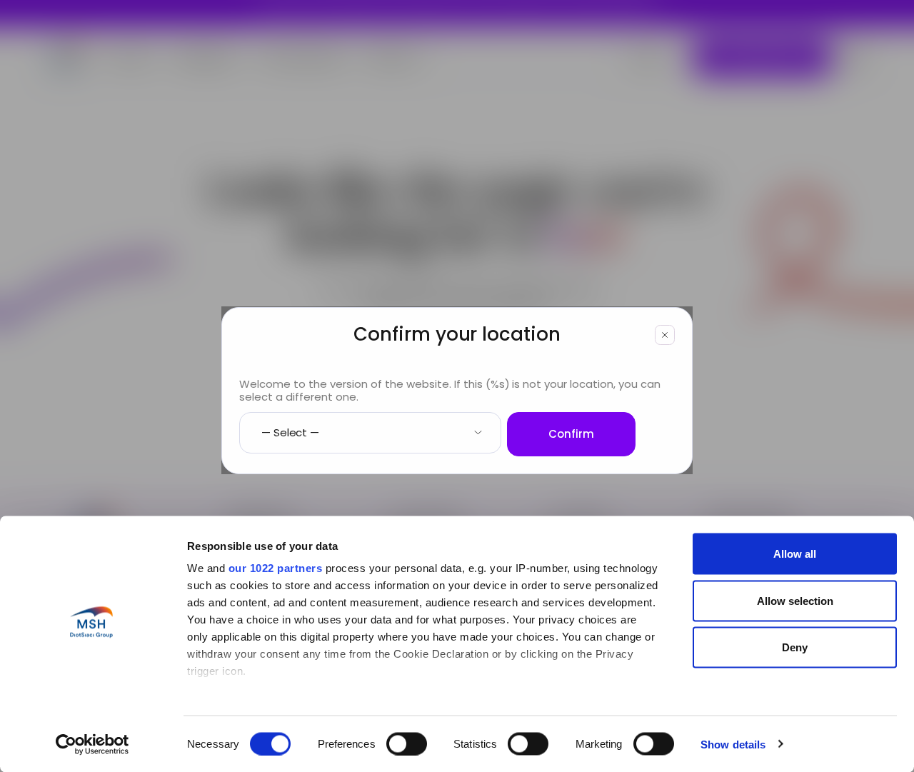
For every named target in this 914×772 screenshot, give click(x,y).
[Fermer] (665, 335)
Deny (795, 647)
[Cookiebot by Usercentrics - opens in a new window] (92, 744)
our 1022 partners (275, 568)
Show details (732, 744)
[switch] (406, 743)
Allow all (794, 554)
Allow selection (795, 600)
